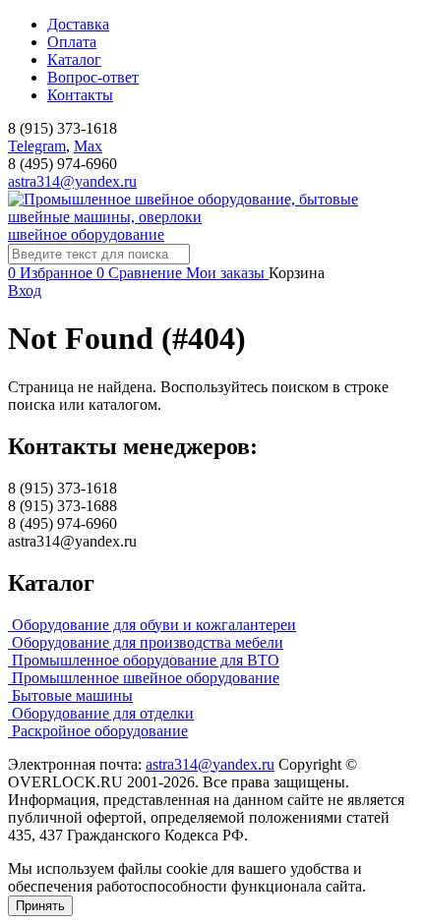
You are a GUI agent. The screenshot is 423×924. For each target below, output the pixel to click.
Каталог (74, 59)
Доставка (78, 24)
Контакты (80, 95)
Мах (88, 146)
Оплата (71, 41)
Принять (40, 905)
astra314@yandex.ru (72, 181)
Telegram (37, 146)
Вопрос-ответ (93, 77)
